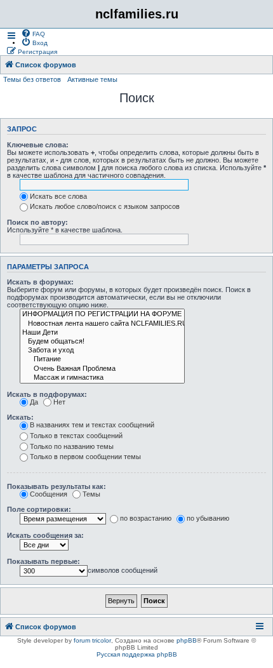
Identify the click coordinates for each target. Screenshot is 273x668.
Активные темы (92, 79)
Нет (59, 402)
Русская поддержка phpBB (137, 654)
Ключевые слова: (38, 145)
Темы (91, 494)
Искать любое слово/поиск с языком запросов (105, 206)
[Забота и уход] (102, 350)
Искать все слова (58, 196)
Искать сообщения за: (45, 535)
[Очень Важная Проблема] (102, 368)
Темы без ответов (32, 79)
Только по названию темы (72, 446)
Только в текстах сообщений (76, 435)
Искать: (20, 417)
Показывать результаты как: (56, 486)
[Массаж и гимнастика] (102, 377)
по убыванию (208, 518)
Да (34, 402)
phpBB (186, 640)
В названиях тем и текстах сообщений (92, 425)
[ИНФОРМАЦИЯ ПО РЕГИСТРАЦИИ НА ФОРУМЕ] (102, 314)
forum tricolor (92, 640)
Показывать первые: (43, 561)
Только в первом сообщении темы (85, 456)
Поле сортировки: (39, 509)
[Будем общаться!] (102, 341)
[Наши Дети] (102, 332)
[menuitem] (33, 33)
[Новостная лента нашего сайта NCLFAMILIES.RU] (102, 323)
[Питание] (102, 359)
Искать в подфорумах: (47, 394)
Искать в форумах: (40, 282)
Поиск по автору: (37, 222)
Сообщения (48, 494)
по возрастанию (145, 518)
